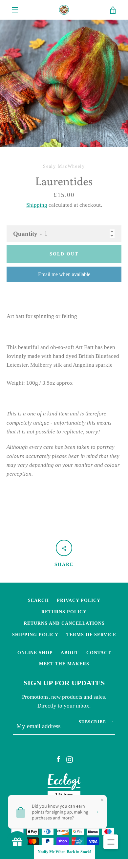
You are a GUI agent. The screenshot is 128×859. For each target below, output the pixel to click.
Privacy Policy (78, 600)
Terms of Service (91, 634)
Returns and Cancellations (64, 623)
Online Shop (35, 652)
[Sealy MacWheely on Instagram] (69, 759)
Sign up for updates (64, 683)
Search (38, 600)
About (69, 652)
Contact (98, 652)
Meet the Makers (64, 663)
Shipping (36, 205)
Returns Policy (64, 611)
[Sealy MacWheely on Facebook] (58, 759)
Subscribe (92, 722)
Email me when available (64, 274)
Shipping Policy (35, 634)
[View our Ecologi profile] (64, 787)
